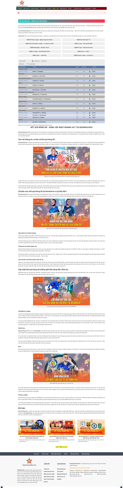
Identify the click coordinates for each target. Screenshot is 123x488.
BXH (58, 8)
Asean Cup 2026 (35, 8)
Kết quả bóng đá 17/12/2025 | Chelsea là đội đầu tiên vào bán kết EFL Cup (91, 437)
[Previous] (18, 432)
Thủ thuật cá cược (78, 8)
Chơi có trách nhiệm (49, 479)
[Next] (105, 432)
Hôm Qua (43, 61)
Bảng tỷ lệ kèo (63, 8)
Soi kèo (69, 8)
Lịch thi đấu (43, 8)
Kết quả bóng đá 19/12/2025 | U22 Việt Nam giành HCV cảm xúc (61, 437)
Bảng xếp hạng (85, 454)
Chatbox (94, 8)
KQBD (54, 8)
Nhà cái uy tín (26, 8)
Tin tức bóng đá (87, 8)
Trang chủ (19, 8)
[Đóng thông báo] (104, 12)
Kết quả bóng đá (75, 454)
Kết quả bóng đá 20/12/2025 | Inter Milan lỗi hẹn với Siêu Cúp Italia (32, 437)
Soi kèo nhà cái (61, 476)
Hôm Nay (37, 61)
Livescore (49, 8)
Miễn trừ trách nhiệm (49, 474)
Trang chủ (36, 454)
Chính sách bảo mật (49, 471)
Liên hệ (46, 481)
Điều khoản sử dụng (49, 476)
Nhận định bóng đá (56, 454)
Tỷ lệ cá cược (45, 454)
